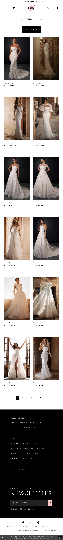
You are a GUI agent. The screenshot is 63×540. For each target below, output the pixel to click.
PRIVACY (8, 530)
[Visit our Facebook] (23, 523)
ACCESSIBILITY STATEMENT (28, 530)
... (36, 397)
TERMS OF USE (51, 530)
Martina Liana (14, 14)
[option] (17, 65)
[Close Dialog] (2, 537)
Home (7, 14)
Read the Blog (18, 469)
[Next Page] (45, 397)
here (48, 538)
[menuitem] (31, 2)
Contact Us (48, 527)
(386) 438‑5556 (18, 418)
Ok (60, 537)
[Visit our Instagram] (30, 523)
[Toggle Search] (48, 7)
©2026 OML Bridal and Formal (23, 527)
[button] (4, 7)
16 (40, 397)
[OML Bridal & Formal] (31, 8)
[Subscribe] (50, 503)
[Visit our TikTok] (38, 523)
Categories (31, 29)
